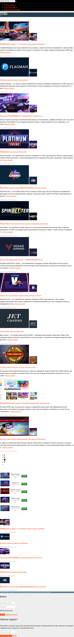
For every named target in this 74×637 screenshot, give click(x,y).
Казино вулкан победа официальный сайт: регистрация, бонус (23, 439)
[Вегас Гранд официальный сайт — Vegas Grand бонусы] (18, 255)
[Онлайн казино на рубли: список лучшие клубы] (18, 363)
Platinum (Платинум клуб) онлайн (13, 152)
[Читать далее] (5, 52)
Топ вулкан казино (10, 7)
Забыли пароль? (11, 614)
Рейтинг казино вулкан (12, 10)
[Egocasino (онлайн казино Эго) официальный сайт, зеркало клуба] (18, 399)
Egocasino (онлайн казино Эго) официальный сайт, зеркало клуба (25, 403)
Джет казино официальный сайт (12, 331)
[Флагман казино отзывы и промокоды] (18, 76)
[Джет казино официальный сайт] (18, 327)
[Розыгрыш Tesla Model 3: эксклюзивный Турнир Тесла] (18, 112)
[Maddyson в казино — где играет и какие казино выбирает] (18, 40)
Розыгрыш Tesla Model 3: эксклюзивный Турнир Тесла (21, 116)
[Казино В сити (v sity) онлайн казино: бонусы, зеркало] (18, 291)
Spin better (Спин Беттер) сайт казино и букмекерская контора (24, 224)
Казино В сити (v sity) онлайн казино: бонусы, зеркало (20, 295)
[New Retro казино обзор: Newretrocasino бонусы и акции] (18, 184)
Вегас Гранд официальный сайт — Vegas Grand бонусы (21, 259)
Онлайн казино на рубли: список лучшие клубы (17, 367)
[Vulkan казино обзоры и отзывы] (4, 15)
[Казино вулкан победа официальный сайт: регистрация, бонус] (18, 435)
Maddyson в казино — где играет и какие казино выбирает (22, 44)
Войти (14, 636)
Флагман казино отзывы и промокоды (14, 80)
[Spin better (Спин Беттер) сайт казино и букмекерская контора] (18, 220)
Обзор (24, 476)
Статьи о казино (9, 5)
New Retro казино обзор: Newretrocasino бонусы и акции (23, 188)
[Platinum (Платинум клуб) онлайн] (18, 148)
